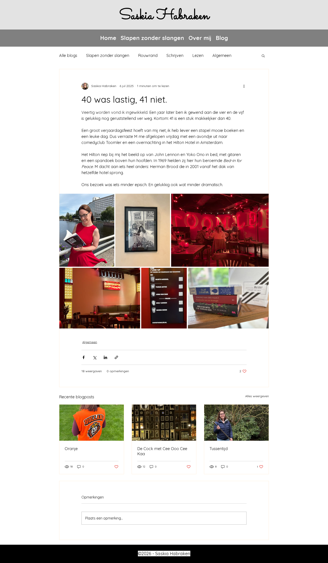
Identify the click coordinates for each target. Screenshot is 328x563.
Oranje (71, 448)
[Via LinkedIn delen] (105, 357)
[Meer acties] (244, 86)
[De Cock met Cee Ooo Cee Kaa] (164, 423)
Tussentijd (219, 448)
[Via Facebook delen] (83, 357)
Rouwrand (148, 55)
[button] (263, 55)
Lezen (197, 55)
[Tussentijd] (236, 423)
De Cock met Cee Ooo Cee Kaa (162, 451)
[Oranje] (91, 423)
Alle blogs (68, 55)
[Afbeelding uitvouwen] (86, 230)
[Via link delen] (116, 357)
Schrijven (174, 55)
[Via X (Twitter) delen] (94, 357)
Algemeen (221, 55)
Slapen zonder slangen (107, 55)
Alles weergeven (257, 396)
